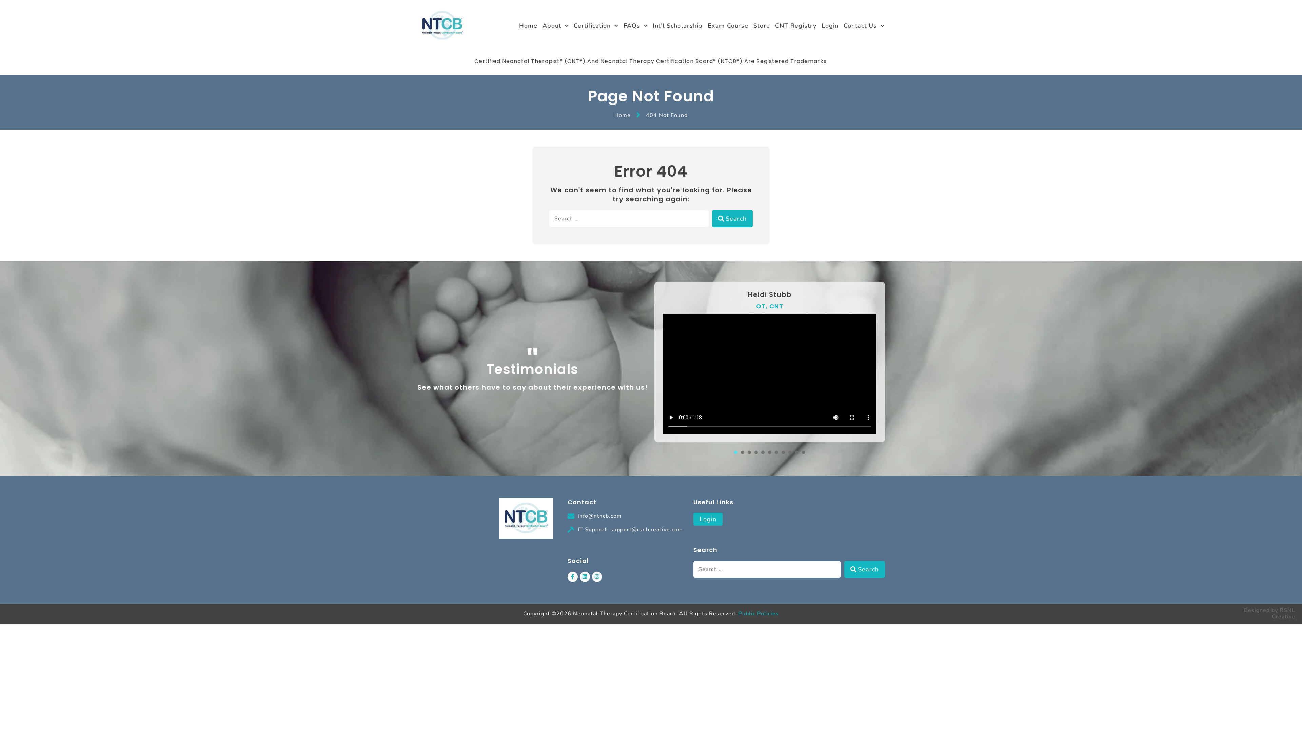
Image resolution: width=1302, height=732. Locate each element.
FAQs (632, 26)
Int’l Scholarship (678, 26)
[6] (769, 452)
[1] (735, 452)
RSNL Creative (1283, 614)
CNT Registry (795, 26)
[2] (742, 452)
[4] (756, 452)
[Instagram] (597, 577)
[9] (790, 452)
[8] (783, 452)
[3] (749, 452)
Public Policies (758, 613)
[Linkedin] (585, 577)
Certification (592, 26)
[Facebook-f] (573, 577)
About (551, 26)
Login (830, 26)
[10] (796, 452)
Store (761, 26)
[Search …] (629, 218)
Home (528, 26)
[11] (803, 452)
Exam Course (728, 26)
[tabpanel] (769, 362)
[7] (776, 452)
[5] (763, 452)
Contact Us (860, 26)
